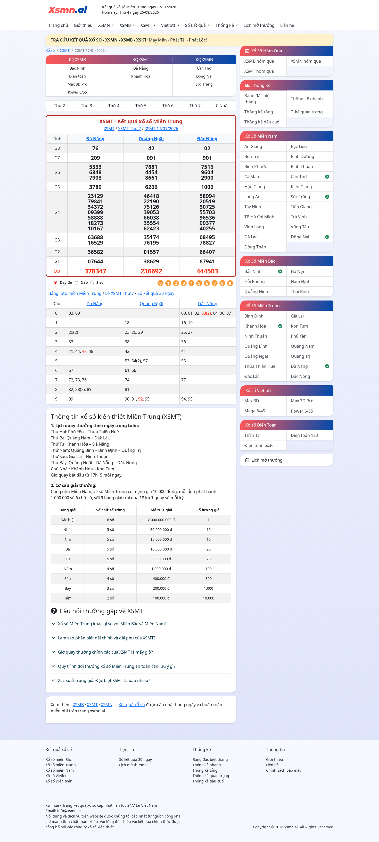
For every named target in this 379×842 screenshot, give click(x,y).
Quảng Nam (303, 346)
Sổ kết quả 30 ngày (155, 293)
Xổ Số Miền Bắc (260, 261)
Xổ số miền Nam (60, 770)
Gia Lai (297, 316)
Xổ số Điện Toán (261, 425)
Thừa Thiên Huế (259, 366)
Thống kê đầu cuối (262, 122)
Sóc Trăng (204, 84)
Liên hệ (287, 25)
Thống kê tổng (258, 112)
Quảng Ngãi (151, 138)
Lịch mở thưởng (259, 25)
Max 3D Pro (77, 84)
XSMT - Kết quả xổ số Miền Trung (141, 121)
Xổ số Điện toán (59, 781)
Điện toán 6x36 (259, 445)
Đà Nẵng (141, 68)
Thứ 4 (113, 106)
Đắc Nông (207, 138)
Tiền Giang (301, 207)
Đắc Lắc (251, 376)
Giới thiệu (83, 25)
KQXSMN (204, 59)
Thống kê (225, 25)
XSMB (125, 25)
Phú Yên (299, 336)
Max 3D (251, 401)
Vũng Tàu (300, 227)
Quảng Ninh (256, 291)
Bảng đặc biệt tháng (257, 99)
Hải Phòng (254, 281)
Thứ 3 (86, 106)
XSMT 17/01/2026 (161, 128)
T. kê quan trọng (307, 112)
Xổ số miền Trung (61, 764)
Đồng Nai (204, 76)
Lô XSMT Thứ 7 (119, 293)
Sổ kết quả (195, 25)
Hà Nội (297, 271)
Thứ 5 (140, 106)
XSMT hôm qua (259, 71)
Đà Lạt (250, 237)
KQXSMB (77, 59)
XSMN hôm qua (306, 61)
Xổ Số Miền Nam (261, 136)
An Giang (253, 146)
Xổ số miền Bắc (59, 759)
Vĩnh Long (254, 227)
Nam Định (300, 281)
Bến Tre (251, 156)
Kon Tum (299, 326)
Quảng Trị (300, 356)
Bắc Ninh (77, 68)
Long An (252, 196)
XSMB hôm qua (259, 61)
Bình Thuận (302, 166)
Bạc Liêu (299, 146)
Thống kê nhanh (307, 99)
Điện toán (77, 76)
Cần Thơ (204, 68)
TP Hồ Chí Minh (259, 217)
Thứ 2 (59, 106)
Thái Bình (300, 291)
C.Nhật (222, 106)
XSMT (146, 25)
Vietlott (168, 25)
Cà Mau (251, 176)
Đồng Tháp (255, 247)
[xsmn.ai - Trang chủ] (67, 9)
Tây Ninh (252, 207)
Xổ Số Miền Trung (262, 306)
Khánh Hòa (140, 76)
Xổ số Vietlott (258, 390)
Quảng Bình (256, 346)
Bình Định (253, 316)
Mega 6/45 (254, 411)
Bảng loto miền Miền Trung (75, 293)
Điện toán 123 (304, 435)
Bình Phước (255, 166)
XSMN (104, 25)
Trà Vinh (299, 217)
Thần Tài (252, 435)
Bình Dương (302, 156)
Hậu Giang (254, 186)
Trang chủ (58, 25)
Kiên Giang (301, 186)
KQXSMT (141, 59)
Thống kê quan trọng (211, 775)
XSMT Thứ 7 (129, 128)
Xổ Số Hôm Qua (266, 51)
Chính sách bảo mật (283, 770)
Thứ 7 (195, 106)
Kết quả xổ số (132, 704)
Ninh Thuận (255, 336)
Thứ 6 (168, 106)
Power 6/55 (77, 92)
